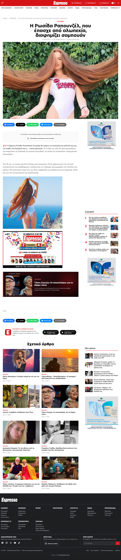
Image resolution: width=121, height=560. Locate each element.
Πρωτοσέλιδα (110, 508)
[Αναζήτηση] (118, 3)
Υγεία (72, 513)
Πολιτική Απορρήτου (107, 550)
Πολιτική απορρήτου (42, 530)
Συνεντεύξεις (5, 526)
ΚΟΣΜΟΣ (62, 8)
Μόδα (72, 517)
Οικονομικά (109, 513)
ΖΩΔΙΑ (77, 8)
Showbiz (22, 508)
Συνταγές (73, 515)
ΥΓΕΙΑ (96, 8)
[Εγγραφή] (117, 543)
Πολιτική (4, 513)
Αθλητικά (108, 511)
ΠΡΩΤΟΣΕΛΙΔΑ (87, 8)
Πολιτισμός (57, 508)
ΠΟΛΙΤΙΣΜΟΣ (104, 8)
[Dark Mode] (113, 3)
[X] (10, 542)
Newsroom (60, 39)
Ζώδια (89, 508)
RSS (19, 528)
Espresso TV (6, 521)
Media (20, 515)
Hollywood (21, 513)
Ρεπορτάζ (4, 511)
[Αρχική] (9, 500)
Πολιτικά (108, 515)
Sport (38, 508)
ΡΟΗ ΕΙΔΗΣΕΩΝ (6, 8)
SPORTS (70, 8)
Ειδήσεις (4, 508)
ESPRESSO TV (115, 8)
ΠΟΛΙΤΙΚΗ (53, 8)
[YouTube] (14, 542)
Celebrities (21, 511)
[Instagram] (6, 542)
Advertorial (22, 524)
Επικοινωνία (40, 526)
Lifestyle (74, 508)
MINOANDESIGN (64, 555)
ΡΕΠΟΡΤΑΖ (44, 8)
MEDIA (36, 8)
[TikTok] (19, 542)
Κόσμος (3, 515)
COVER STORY (18, 8)
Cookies (117, 550)
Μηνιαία (90, 515)
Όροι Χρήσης (40, 528)
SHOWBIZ (29, 8)
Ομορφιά (73, 511)
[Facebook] (2, 542)
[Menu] (2, 3)
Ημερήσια (90, 511)
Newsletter (21, 526)
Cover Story (5, 517)
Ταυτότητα (39, 524)
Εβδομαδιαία (91, 513)
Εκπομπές (4, 524)
